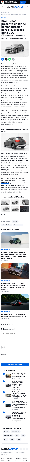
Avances (7, 12)
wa (9, 59)
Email (3, 355)
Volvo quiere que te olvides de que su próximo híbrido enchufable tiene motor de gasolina (19, 384)
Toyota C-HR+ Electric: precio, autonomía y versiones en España (19, 375)
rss (26, 449)
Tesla (19, 439)
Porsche (6, 431)
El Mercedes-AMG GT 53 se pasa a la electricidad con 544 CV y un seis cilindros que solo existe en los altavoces (14, 286)
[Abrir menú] (2, 6)
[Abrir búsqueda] (27, 6)
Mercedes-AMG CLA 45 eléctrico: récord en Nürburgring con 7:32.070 (14, 315)
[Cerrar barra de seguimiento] (27, 2)
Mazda (12, 439)
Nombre (4, 347)
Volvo (5, 439)
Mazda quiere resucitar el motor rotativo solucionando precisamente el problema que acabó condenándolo (19, 416)
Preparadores (18, 225)
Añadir (23, 2)
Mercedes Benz (7, 225)
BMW (17, 435)
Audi (23, 435)
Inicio (2, 12)
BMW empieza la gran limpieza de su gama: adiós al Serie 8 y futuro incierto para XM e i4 (19, 394)
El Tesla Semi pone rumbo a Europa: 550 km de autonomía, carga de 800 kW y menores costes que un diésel (19, 404)
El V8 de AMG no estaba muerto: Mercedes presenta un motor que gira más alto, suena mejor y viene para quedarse (13, 255)
